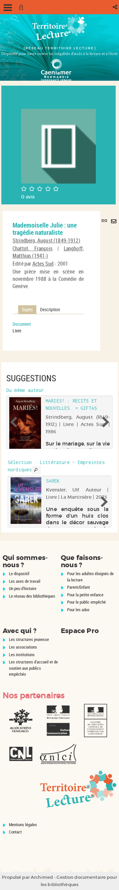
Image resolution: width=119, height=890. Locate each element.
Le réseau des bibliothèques (32, 596)
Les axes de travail (24, 581)
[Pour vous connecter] (22, 7)
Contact (15, 832)
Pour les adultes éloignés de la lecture (90, 577)
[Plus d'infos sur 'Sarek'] (26, 500)
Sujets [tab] (27, 309)
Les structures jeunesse (29, 639)
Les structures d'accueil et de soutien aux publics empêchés (33, 668)
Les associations (23, 647)
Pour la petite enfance (85, 595)
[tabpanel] (48, 327)
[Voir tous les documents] (36, 470)
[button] (115, 7)
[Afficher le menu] (7, 7)
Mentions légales (23, 824)
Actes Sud (43, 263)
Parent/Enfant (78, 587)
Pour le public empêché (86, 602)
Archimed (42, 877)
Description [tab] (50, 309)
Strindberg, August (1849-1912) (46, 240)
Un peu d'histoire (22, 588)
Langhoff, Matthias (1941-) (48, 252)
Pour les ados (78, 610)
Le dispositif (19, 573)
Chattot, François (33, 248)
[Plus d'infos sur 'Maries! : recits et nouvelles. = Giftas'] (25, 428)
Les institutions (22, 654)
